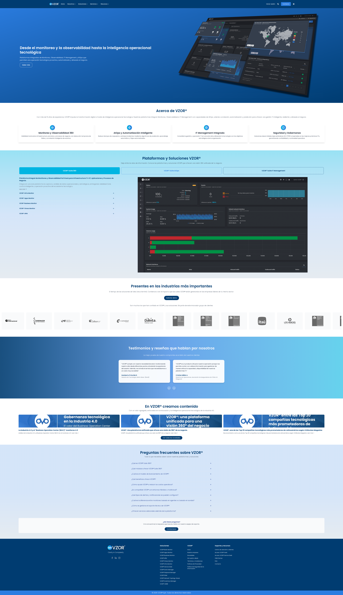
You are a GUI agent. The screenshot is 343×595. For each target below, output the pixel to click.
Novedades (190, 555)
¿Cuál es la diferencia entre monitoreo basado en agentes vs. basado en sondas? (162, 500)
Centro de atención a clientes (224, 550)
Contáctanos (171, 529)
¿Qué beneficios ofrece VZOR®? (143, 479)
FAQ (216, 561)
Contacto (218, 564)
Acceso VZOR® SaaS (221, 552)
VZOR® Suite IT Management (273, 171)
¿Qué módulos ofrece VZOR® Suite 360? (146, 469)
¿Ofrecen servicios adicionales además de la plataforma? (153, 511)
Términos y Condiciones (194, 561)
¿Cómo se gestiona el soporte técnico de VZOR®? (150, 506)
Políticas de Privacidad (194, 564)
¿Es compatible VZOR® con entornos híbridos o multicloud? (154, 490)
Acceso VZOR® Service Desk (223, 555)
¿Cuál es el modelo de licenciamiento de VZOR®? (150, 474)
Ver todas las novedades (171, 438)
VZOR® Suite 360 (69, 171)
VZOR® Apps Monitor (26, 198)
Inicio (63, 4)
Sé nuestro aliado (192, 558)
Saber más (26, 65)
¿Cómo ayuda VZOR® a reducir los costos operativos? (152, 484)
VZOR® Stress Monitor (27, 208)
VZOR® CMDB (164, 584)
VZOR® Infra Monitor (26, 193)
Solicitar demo (171, 298)
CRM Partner (219, 558)
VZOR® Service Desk (166, 567)
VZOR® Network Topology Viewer (170, 578)
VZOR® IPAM (163, 575)
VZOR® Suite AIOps (171, 171)
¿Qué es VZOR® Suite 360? (141, 463)
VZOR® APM (23, 213)
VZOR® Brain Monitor (166, 550)
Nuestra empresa (192, 552)
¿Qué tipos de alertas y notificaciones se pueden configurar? (154, 495)
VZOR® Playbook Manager (168, 572)
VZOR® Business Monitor (28, 203)
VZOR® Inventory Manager (168, 581)
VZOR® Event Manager (167, 570)
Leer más (22, 189)
